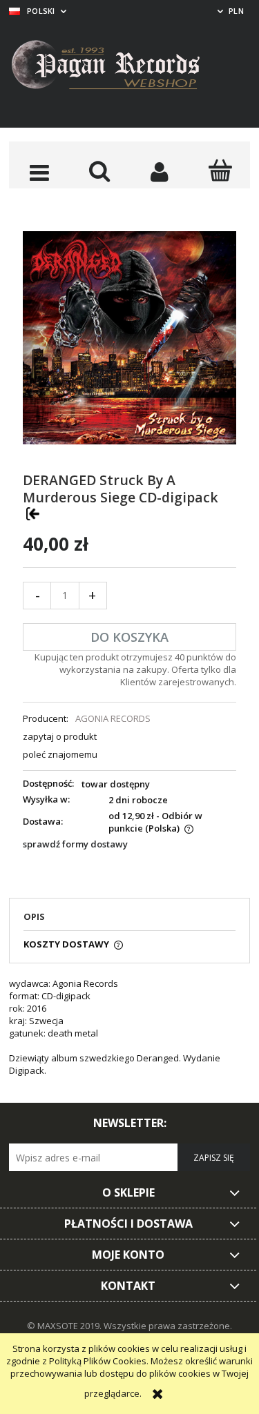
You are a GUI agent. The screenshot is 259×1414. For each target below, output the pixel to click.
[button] (39, 171)
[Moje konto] (160, 171)
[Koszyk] (220, 170)
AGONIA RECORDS (113, 718)
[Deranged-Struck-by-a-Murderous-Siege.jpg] (129, 337)
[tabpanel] (129, 1033)
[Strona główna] (116, 67)
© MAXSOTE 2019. (65, 1325)
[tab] (129, 920)
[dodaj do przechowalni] (32, 513)
